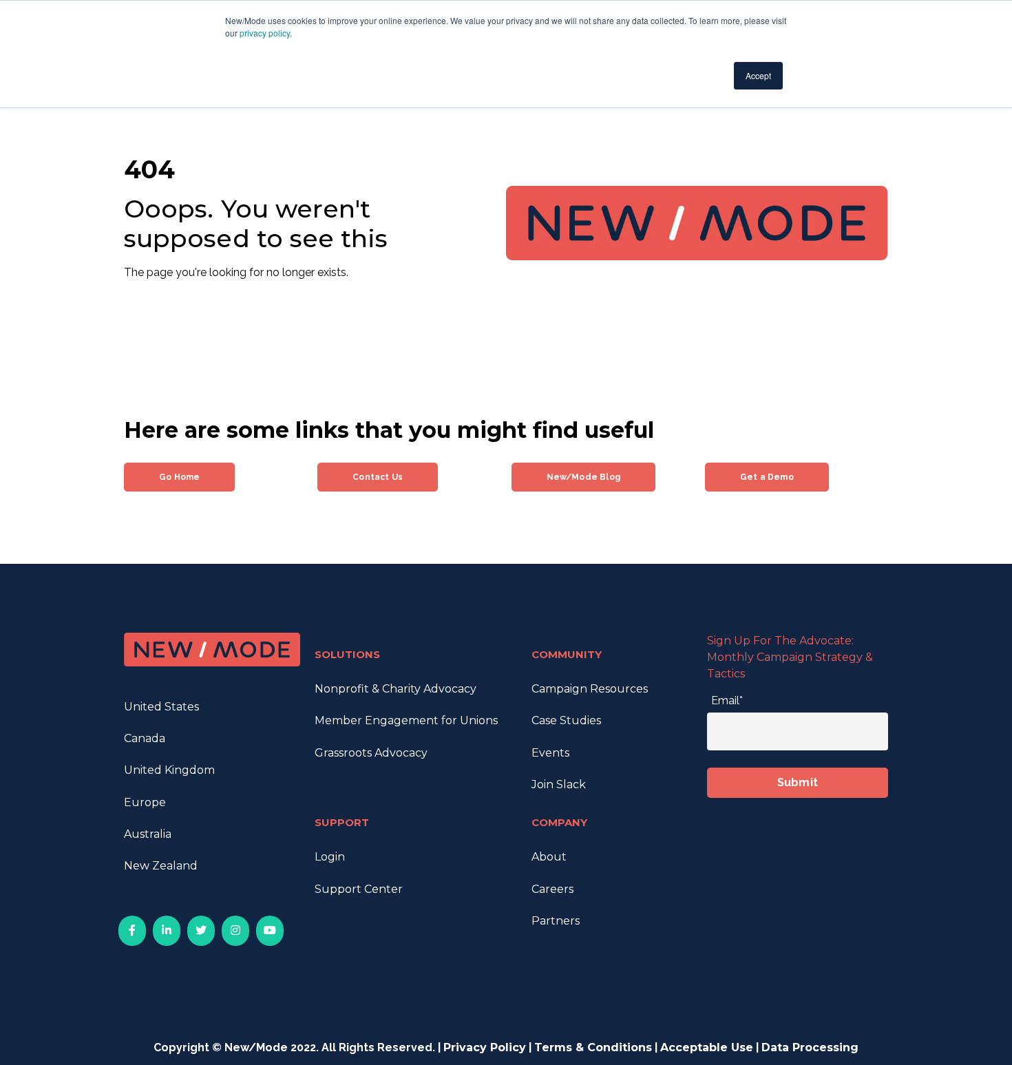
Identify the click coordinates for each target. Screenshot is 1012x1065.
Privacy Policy (484, 1047)
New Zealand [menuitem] (161, 865)
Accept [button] (758, 75)
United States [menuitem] (161, 706)
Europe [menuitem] (145, 802)
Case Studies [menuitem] (566, 720)
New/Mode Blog (584, 477)
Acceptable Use (706, 1047)
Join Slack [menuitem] (558, 784)
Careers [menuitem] (552, 889)
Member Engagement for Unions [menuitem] (406, 720)
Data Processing (809, 1047)
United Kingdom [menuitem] (169, 770)
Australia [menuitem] (147, 834)
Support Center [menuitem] (359, 889)
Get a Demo (767, 477)
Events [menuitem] (550, 752)
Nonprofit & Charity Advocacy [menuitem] (395, 688)
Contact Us (377, 477)
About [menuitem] (549, 856)
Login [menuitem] (330, 856)
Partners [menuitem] (555, 920)
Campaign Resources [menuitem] (589, 688)
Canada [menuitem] (144, 738)
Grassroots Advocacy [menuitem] (371, 752)
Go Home (179, 477)
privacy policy (265, 33)
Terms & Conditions (593, 1047)
